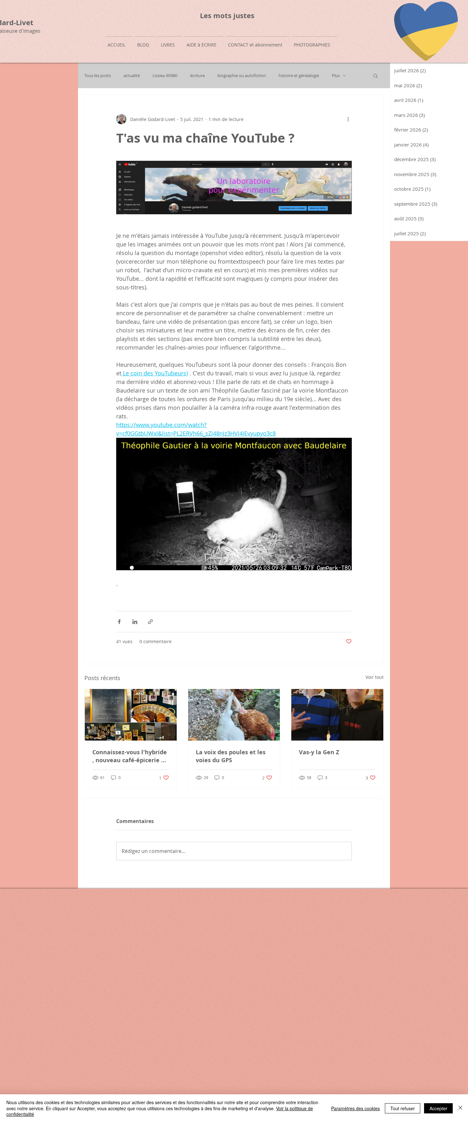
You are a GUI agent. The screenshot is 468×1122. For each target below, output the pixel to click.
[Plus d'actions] (348, 119)
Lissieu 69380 (164, 75)
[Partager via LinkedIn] (135, 622)
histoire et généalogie (299, 75)
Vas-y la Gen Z (319, 752)
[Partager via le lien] (150, 622)
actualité (132, 75)
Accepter (438, 1108)
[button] (375, 75)
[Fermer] (460, 1108)
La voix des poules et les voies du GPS (231, 756)
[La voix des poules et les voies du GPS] (234, 715)
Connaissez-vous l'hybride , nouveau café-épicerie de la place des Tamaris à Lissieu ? (130, 756)
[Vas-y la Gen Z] (337, 715)
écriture (197, 75)
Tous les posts (97, 75)
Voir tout (374, 677)
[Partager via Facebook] (119, 622)
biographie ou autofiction (241, 75)
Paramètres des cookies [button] (355, 1108)
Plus (336, 75)
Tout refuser (402, 1108)
